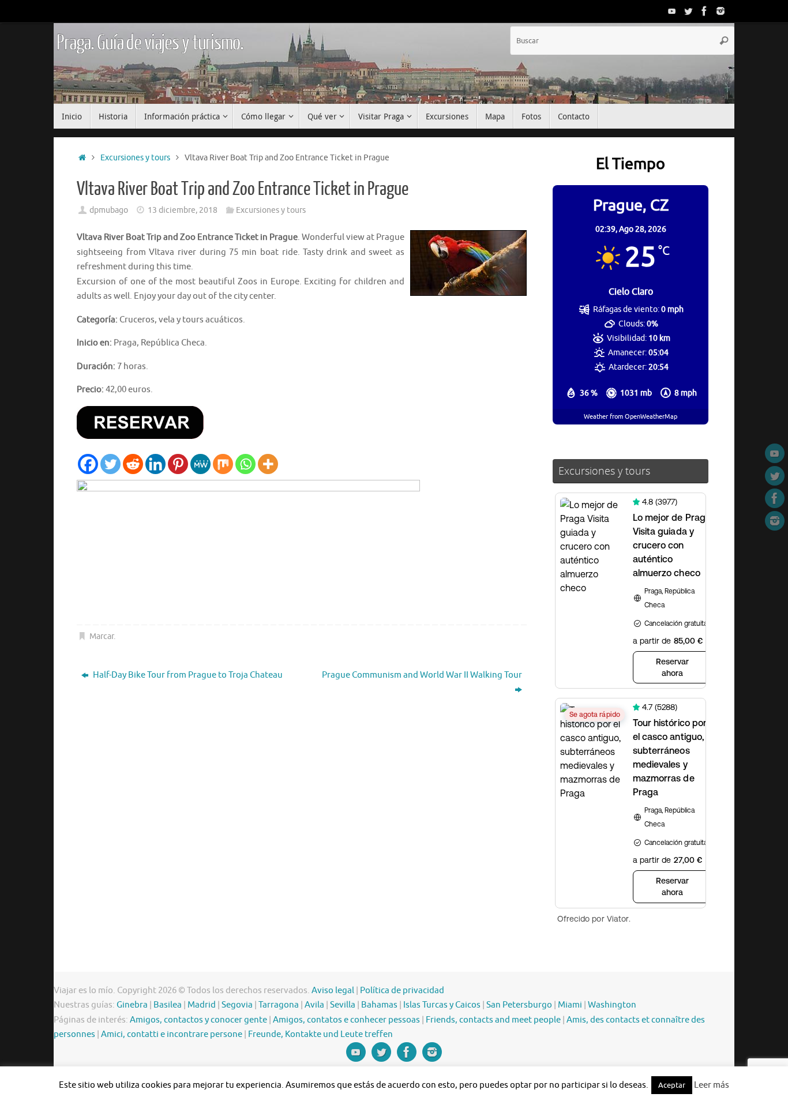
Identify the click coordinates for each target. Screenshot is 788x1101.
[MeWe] (200, 464)
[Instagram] (720, 11)
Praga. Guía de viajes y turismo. (150, 43)
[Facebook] (704, 11)
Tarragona (278, 1004)
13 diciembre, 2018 (182, 210)
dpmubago (108, 210)
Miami (570, 1004)
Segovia (237, 1004)
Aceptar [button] (671, 1085)
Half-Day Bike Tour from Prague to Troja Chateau (187, 675)
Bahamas (379, 1004)
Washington (612, 1004)
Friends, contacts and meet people (493, 1019)
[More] (268, 464)
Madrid (201, 1004)
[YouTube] (672, 11)
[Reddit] (133, 464)
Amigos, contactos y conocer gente (198, 1019)
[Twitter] (688, 11)
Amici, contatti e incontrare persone (171, 1034)
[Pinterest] (178, 464)
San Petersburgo (519, 1004)
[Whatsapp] (245, 464)
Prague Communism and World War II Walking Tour (422, 675)
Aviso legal (333, 990)
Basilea (167, 1004)
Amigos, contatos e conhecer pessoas (346, 1019)
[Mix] (223, 464)
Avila (314, 1004)
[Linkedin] (155, 464)
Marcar (101, 636)
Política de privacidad (402, 990)
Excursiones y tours (135, 158)
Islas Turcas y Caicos (442, 1004)
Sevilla (342, 1004)
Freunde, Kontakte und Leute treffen (320, 1034)
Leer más (711, 1085)
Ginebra (132, 1004)
